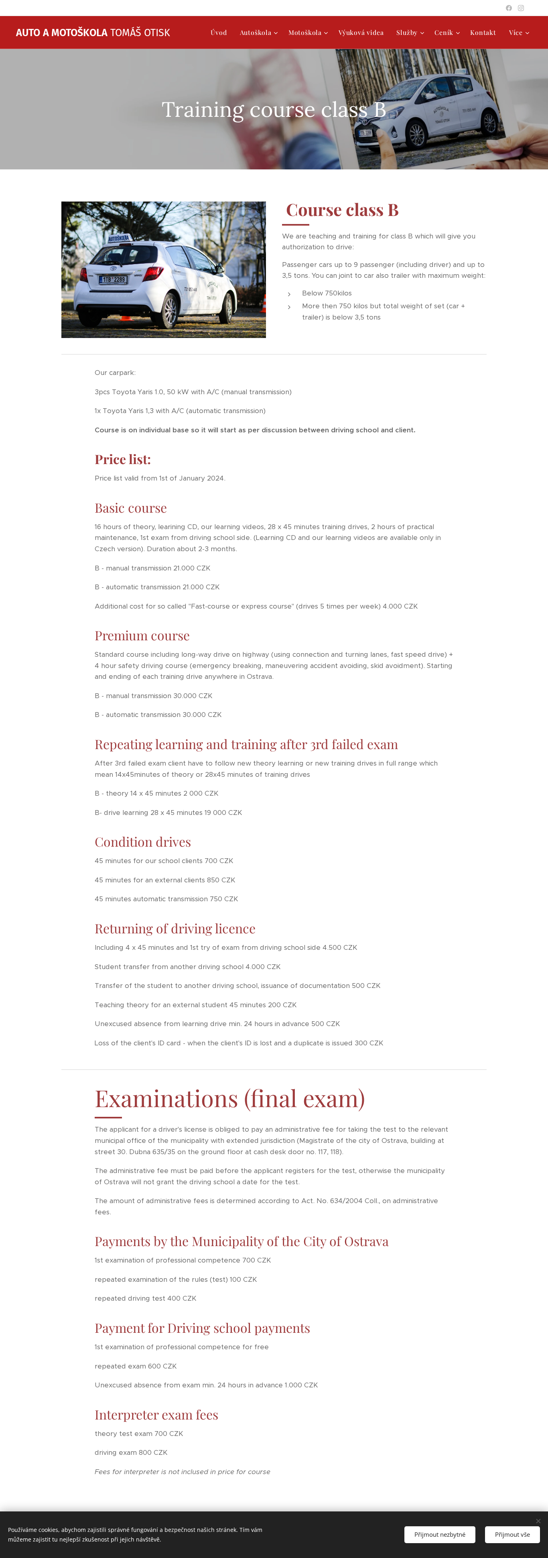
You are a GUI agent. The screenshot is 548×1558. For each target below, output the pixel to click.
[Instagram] (521, 8)
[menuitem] (221, 32)
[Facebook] (509, 8)
